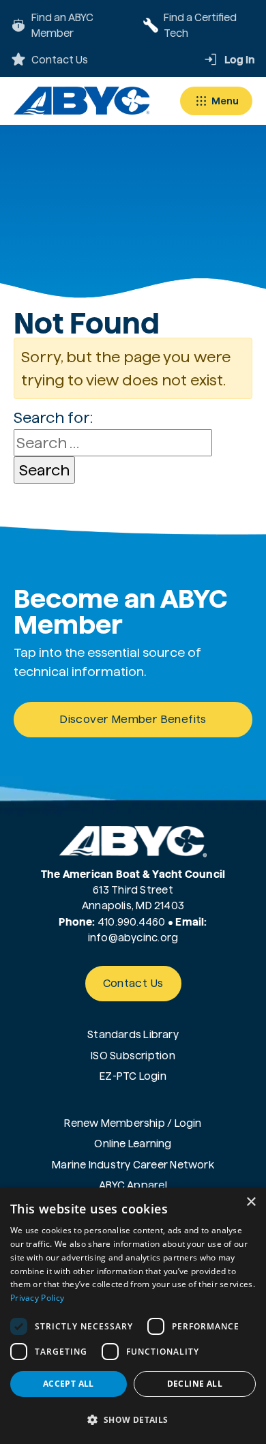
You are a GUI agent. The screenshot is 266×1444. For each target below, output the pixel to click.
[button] (133, 1419)
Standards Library (133, 1034)
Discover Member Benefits (133, 719)
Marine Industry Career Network (133, 1164)
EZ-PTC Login (133, 1076)
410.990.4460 (132, 922)
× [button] (251, 1202)
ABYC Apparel (133, 1185)
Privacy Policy (37, 1297)
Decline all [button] (194, 1383)
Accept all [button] (68, 1383)
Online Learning (132, 1143)
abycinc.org (148, 937)
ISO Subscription (133, 1055)
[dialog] (133, 1316)
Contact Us (133, 983)
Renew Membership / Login (132, 1123)
